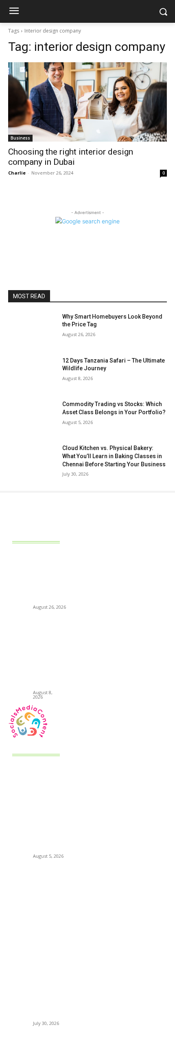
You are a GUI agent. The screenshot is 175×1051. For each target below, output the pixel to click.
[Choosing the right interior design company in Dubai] (87, 102)
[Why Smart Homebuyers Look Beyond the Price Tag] (32, 329)
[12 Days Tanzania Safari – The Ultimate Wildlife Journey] (32, 373)
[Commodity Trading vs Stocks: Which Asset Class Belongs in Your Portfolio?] (32, 417)
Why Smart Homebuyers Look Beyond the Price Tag (50, 578)
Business (20, 138)
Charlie (17, 173)
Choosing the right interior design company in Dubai (70, 157)
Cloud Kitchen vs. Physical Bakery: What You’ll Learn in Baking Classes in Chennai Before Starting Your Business (114, 456)
